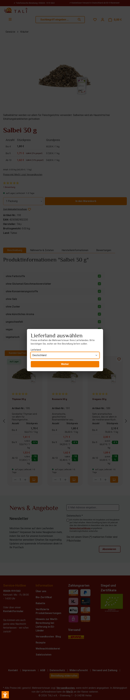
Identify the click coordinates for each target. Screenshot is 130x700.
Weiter (65, 364)
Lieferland (36, 349)
